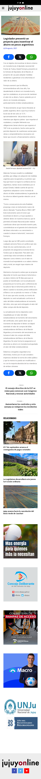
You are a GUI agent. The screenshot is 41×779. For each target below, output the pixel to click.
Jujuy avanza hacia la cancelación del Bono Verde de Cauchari (18, 512)
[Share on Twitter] (20, 57)
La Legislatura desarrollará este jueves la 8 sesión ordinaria (19, 480)
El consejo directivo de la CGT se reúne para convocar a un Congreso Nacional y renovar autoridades (20, 391)
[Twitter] (20, 770)
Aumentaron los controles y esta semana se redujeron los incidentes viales (20, 407)
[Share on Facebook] (8, 57)
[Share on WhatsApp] (31, 57)
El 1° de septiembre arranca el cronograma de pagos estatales (16, 448)
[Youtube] (26, 770)
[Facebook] (14, 770)
